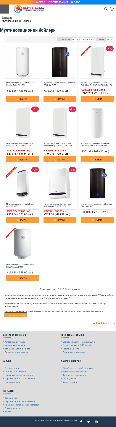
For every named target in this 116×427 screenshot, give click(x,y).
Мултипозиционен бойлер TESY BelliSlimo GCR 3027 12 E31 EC (57, 205)
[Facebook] (81, 422)
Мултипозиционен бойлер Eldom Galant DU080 (20, 205)
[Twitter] (89, 422)
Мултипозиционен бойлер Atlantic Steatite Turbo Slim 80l (20, 83)
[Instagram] (96, 422)
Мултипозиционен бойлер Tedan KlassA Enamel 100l (20, 265)
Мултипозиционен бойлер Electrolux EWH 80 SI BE (96, 205)
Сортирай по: (64, 39)
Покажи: (101, 39)
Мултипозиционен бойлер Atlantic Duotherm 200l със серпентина (95, 144)
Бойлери (7, 17)
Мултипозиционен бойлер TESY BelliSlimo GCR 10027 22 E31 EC (20, 144)
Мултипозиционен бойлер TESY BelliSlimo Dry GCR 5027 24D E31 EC (97, 83)
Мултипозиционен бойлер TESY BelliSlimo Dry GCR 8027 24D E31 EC (59, 144)
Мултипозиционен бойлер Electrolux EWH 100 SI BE (59, 83)
